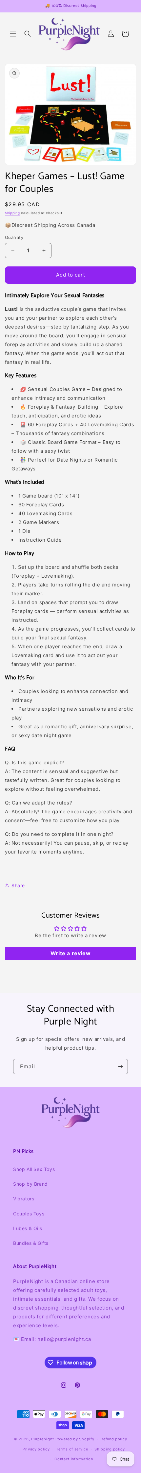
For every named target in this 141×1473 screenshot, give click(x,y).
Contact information (73, 1459)
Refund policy (114, 1439)
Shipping (12, 213)
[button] (13, 33)
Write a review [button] (70, 953)
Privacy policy (36, 1449)
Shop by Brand (30, 1184)
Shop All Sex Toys (34, 1169)
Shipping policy (109, 1449)
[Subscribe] (120, 1066)
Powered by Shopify (74, 1439)
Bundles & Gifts (31, 1243)
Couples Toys (28, 1213)
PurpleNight (42, 1439)
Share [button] (18, 885)
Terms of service (72, 1449)
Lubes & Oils (27, 1228)
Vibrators (23, 1198)
